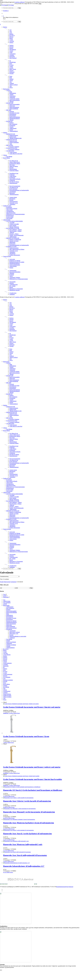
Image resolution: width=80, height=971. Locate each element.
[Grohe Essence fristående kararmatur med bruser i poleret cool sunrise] (13, 763)
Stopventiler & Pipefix (14, 451)
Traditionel (12, 637)
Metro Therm (12, 342)
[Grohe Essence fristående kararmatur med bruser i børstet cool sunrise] (21, 703)
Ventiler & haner (7, 478)
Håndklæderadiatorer (14, 391)
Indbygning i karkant (14, 632)
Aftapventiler (9, 482)
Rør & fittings (6, 430)
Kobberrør (12, 447)
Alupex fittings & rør (14, 434)
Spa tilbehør (9, 429)
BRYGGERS (9, 418)
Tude (10, 416)
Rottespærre (12, 516)
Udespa (5, 427)
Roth (10, 350)
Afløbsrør (11, 505)
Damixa (11, 315)
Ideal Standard (12, 330)
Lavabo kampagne (7, 674)
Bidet (10, 364)
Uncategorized (6, 691)
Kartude (11, 635)
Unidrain (11, 356)
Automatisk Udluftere (14, 550)
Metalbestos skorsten (14, 563)
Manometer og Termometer (16, 561)
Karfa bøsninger (13, 461)
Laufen (11, 339)
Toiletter (11, 367)
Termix (11, 353)
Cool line (11, 313)
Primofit (11, 440)
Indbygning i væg (13, 633)
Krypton (11, 337)
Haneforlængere (13, 456)
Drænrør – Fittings (14, 506)
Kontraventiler (9, 489)
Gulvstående (12, 630)
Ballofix (11, 306)
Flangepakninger (13, 474)
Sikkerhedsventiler (10, 485)
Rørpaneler (12, 465)
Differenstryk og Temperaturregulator (15, 487)
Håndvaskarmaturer (14, 380)
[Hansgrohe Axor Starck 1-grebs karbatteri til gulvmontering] (18, 830)
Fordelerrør (12, 453)
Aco (10, 302)
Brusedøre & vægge (14, 385)
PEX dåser (12, 437)
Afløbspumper (12, 401)
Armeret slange (13, 470)
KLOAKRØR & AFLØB (12, 501)
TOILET (8, 363)
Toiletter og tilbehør (11, 644)
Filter (31, 588)
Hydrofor (11, 547)
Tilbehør (11, 374)
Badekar (11, 395)
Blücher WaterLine (14, 499)
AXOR (5, 604)
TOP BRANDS (10, 423)
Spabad (11, 402)
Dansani (11, 319)
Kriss (10, 336)
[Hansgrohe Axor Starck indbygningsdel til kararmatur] (17, 852)
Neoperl (11, 343)
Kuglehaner (12, 450)
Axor (10, 305)
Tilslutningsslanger (14, 467)
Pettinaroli (11, 344)
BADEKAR (9, 394)
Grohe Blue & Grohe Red (15, 426)
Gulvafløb (11, 495)
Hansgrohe (12, 329)
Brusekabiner (12, 388)
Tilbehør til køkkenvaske (15, 411)
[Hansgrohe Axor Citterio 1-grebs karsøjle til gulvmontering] (18, 797)
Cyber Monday (7, 654)
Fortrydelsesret (69, 886)
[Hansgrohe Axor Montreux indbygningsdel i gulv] (16, 841)
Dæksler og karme (13, 513)
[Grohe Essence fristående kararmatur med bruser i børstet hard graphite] (21, 776)
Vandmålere (12, 477)
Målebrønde (12, 515)
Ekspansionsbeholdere (14, 544)
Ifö (10, 333)
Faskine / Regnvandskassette (16, 508)
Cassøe (11, 312)
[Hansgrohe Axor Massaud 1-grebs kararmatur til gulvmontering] (19, 808)
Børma (11, 311)
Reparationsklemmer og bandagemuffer (19, 463)
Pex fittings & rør (13, 433)
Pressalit (11, 346)
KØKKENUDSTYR (11, 412)
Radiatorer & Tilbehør (14, 533)
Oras (4, 678)
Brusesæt (11, 384)
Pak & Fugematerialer (14, 458)
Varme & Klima (7, 529)
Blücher (11, 309)
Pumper (11, 540)
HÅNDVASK (9, 375)
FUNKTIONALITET (11, 420)
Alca (10, 304)
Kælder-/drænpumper (14, 527)
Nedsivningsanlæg (14, 520)
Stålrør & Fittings (13, 439)
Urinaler (11, 399)
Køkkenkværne (13, 413)
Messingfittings (13, 442)
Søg (40, 3)
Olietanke (11, 546)
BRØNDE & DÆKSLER (12, 510)
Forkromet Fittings (14, 443)
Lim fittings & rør (13, 460)
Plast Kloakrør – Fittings (15, 503)
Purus (10, 349)
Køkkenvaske (12, 409)
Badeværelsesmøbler (14, 377)
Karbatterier (12, 398)
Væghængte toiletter (14, 371)
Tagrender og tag (13, 475)
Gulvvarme (12, 532)
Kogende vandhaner (14, 422)
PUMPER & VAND (11, 519)
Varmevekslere (13, 539)
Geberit (11, 323)
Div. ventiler (12, 558)
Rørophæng (12, 471)
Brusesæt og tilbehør (11, 621)
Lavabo (11, 340)
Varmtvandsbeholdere (14, 537)
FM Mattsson (12, 322)
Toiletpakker (12, 368)
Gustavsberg (12, 326)
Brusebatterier (12, 387)
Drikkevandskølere (14, 415)
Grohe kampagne (7, 663)
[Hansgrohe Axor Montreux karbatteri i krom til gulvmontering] (19, 819)
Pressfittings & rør (13, 446)
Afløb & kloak (6, 492)
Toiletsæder (12, 370)
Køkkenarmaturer (13, 408)
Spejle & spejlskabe (11, 642)
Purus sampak (12, 498)
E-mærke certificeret (20, 2)
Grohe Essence (13, 425)
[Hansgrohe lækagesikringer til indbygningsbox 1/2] (16, 863)
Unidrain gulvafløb (14, 496)
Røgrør (11, 560)
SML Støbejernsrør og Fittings (16, 522)
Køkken (5, 405)
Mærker (5, 299)
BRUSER (8, 382)
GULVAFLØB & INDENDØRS (14, 494)
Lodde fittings (12, 449)
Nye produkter (6, 677)
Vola (10, 358)
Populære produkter (8, 680)
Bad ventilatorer (13, 396)
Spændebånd (12, 464)
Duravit (11, 320)
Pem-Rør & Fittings (14, 454)
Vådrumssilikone (13, 404)
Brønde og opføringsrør (15, 512)
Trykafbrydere (12, 565)
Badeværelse (6, 361)
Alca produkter (7, 602)
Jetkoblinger (12, 526)
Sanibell (11, 351)
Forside (2, 581)
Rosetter (11, 472)
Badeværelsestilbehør (14, 389)
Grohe (10, 325)
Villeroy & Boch (13, 357)
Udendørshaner (10, 484)
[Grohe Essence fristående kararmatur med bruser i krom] (13, 733)
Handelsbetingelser (61, 886)
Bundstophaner (10, 488)
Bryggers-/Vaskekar (14, 419)
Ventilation (12, 567)
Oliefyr (11, 548)
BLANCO (12, 308)
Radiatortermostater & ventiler (16, 534)
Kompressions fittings (14, 436)
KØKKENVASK (10, 406)
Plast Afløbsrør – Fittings (15, 502)
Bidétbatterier (12, 366)
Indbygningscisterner (14, 373)
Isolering (11, 555)
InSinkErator (12, 335)
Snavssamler (9, 491)
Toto (10, 354)
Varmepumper (12, 543)
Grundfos (11, 328)
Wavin (11, 360)
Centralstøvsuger (13, 557)
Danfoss (11, 318)
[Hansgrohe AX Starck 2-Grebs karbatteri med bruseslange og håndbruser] (21, 787)
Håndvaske (12, 378)
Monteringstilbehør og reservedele (17, 636)
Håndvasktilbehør (13, 381)
